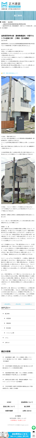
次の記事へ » (28, 304)
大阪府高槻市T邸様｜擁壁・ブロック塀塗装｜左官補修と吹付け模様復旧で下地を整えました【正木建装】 (18, 373)
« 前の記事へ (7, 304)
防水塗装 (23, 24)
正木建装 (18, 416)
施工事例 (10, 22)
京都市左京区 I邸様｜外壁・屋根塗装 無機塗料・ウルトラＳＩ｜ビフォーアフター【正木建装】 (17, 380)
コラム (6, 337)
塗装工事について (9, 406)
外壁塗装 (9, 24)
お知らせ (7, 342)
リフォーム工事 (10, 333)
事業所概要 (9, 411)
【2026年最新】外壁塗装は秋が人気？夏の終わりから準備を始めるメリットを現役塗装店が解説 (18, 367)
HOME (4, 22)
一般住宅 (4, 24)
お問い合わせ (27, 411)
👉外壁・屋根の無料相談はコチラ (9, 73)
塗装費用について (27, 402)
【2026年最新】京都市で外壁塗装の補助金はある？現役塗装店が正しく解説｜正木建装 (18, 387)
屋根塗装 (14, 24)
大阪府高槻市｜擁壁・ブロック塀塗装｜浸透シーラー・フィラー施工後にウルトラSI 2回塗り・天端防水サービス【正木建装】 (18, 359)
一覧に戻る (18, 304)
